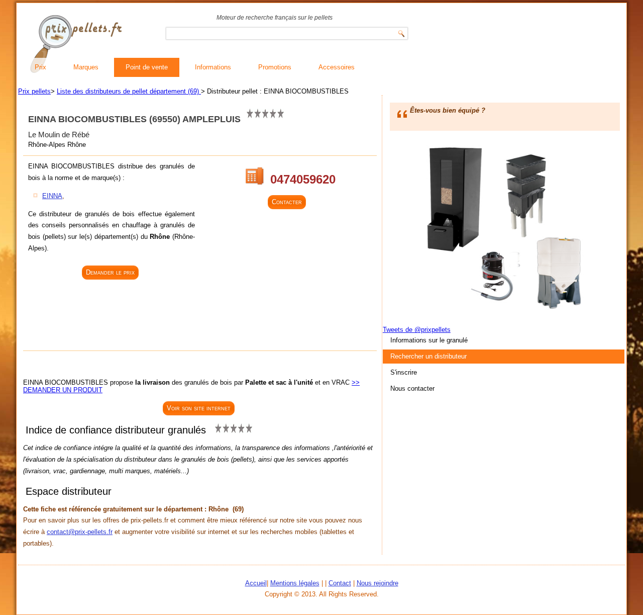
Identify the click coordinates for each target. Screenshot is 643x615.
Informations (213, 67)
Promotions (274, 67)
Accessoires (336, 67)
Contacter (287, 202)
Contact (340, 583)
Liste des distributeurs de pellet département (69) (129, 91)
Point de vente (147, 67)
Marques (85, 67)
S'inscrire (403, 372)
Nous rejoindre (377, 583)
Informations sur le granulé (429, 340)
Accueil (256, 583)
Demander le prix (110, 272)
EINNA (52, 196)
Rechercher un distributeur (428, 356)
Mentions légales (294, 583)
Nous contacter (412, 388)
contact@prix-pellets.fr (80, 532)
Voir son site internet (199, 408)
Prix (40, 67)
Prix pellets (34, 91)
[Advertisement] (111, 316)
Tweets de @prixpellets (417, 329)
